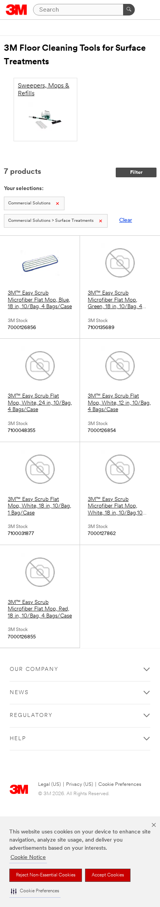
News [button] (19, 693)
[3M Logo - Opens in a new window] (16, 9)
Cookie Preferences (119, 784)
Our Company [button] (34, 669)
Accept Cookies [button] (108, 875)
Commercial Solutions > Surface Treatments (51, 221)
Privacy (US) (79, 784)
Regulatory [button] (31, 715)
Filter (136, 172)
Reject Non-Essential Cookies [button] (45, 875)
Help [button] (18, 739)
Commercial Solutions (29, 203)
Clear (125, 220)
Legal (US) (49, 784)
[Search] (129, 9)
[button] (35, 891)
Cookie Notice (28, 858)
